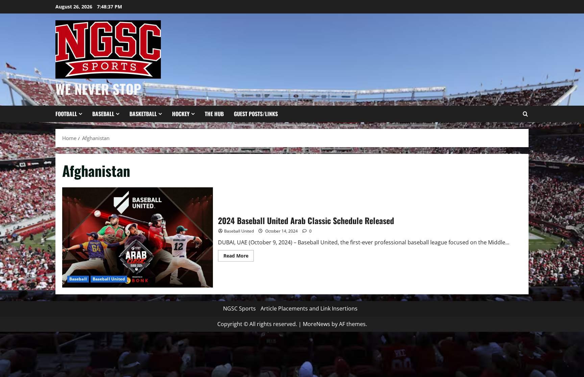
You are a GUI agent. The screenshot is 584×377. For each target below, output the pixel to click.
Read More (238, 257)
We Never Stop (98, 89)
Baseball (103, 114)
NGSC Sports (239, 308)
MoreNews (316, 324)
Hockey (181, 114)
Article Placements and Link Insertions (309, 308)
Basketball (143, 114)
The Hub (214, 114)
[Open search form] (525, 114)
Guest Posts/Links (256, 114)
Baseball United (109, 279)
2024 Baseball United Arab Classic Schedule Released (137, 237)
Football (66, 114)
